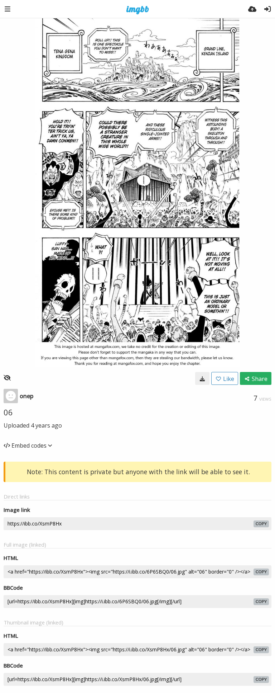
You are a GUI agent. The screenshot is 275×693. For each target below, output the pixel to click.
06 (8, 412)
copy (261, 524)
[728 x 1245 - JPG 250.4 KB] (202, 378)
